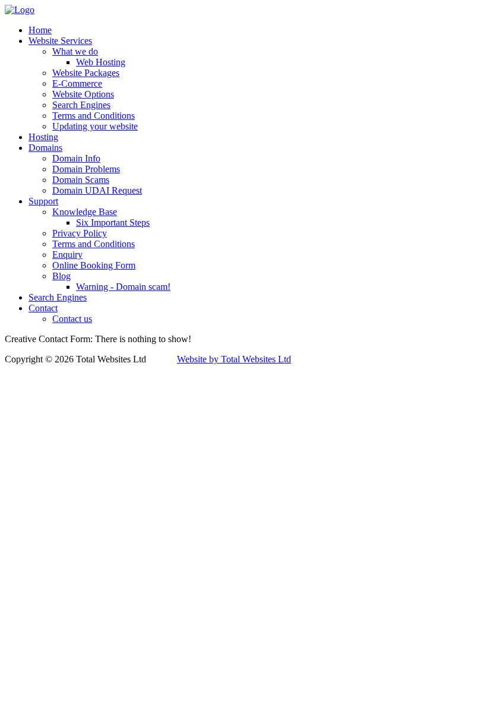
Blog (61, 276)
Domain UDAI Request (97, 190)
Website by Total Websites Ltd (234, 359)
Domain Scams (80, 180)
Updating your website (95, 126)
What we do (75, 51)
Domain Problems (86, 169)
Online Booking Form (93, 265)
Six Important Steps (113, 222)
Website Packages (85, 73)
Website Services (60, 41)
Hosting (43, 137)
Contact (43, 308)
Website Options (83, 94)
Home (40, 30)
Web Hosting (100, 62)
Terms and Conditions (93, 115)
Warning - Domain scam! (123, 287)
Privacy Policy (79, 233)
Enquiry (67, 255)
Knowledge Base (84, 212)
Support (43, 201)
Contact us (72, 319)
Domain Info (76, 158)
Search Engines (81, 105)
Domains (45, 148)
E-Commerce (77, 83)
